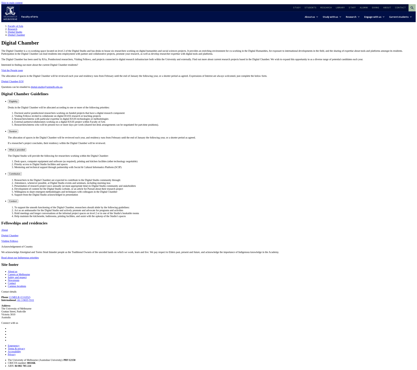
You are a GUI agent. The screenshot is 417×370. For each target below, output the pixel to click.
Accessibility (14, 351)
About (4, 230)
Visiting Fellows (9, 241)
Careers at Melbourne (19, 274)
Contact (12, 283)
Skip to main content (11, 2)
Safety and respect (17, 277)
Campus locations (17, 286)
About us (12, 271)
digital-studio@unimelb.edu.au (46, 87)
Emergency (14, 345)
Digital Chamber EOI (12, 81)
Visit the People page (12, 70)
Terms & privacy (16, 348)
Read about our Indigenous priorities (20, 257)
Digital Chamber (9, 235)
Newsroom (13, 280)
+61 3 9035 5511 (25, 300)
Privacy (12, 354)
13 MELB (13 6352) (19, 297)
